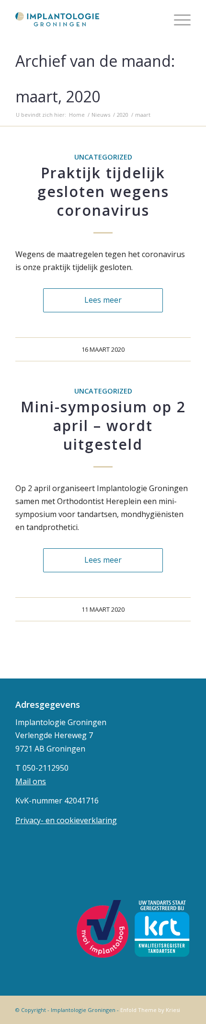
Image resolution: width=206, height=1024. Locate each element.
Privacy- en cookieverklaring (66, 820)
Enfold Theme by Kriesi (150, 1009)
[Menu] (177, 19)
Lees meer (103, 300)
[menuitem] (177, 19)
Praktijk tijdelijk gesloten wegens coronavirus (103, 191)
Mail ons (30, 781)
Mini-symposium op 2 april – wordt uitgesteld (103, 425)
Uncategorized (103, 156)
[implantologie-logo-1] (85, 19)
